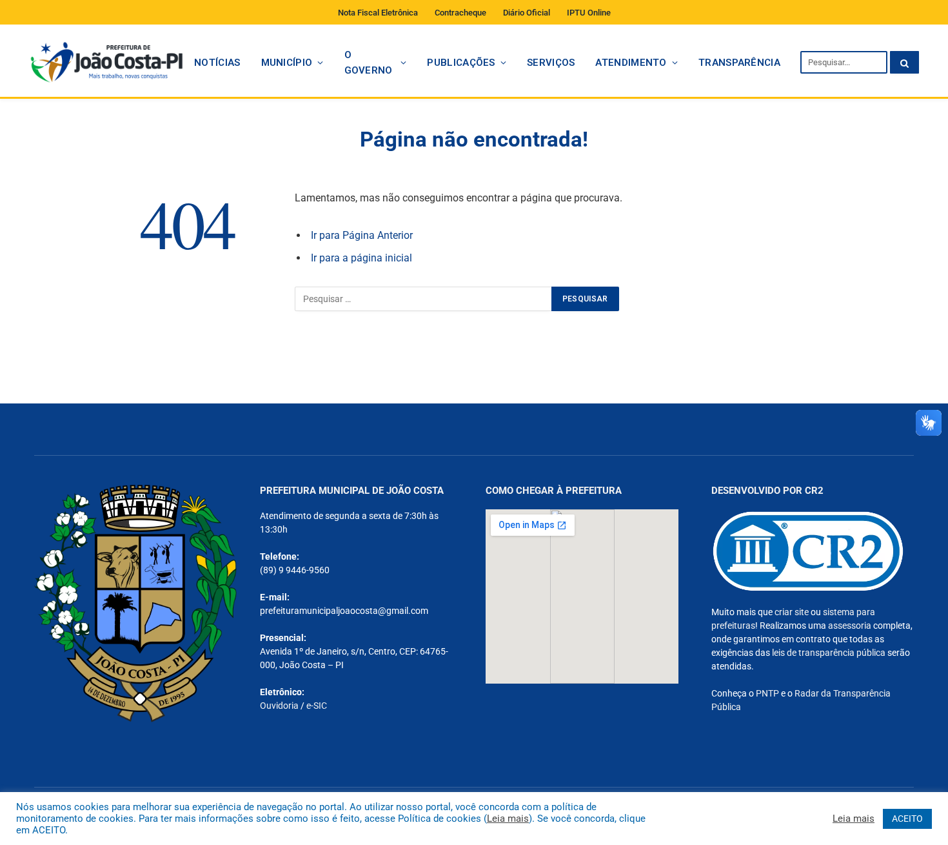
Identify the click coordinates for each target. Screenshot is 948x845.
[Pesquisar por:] (424, 299)
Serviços (551, 62)
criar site (792, 612)
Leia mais (508, 818)
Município (287, 62)
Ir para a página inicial (361, 258)
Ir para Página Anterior (362, 235)
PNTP (767, 693)
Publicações (461, 62)
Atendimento (630, 62)
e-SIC (316, 705)
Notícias (217, 62)
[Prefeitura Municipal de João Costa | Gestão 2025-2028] (106, 62)
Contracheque (460, 12)
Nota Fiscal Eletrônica (378, 12)
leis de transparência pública (828, 652)
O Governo (368, 62)
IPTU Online (589, 12)
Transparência (739, 62)
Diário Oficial (526, 12)
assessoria (849, 625)
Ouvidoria (279, 705)
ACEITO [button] (907, 818)
